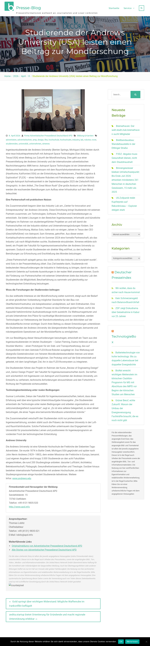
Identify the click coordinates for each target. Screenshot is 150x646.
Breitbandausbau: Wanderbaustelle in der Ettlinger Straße (123, 144)
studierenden (12, 144)
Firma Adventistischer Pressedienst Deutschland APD (48, 135)
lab (82, 140)
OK (121, 641)
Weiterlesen (132, 641)
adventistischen (24, 140)
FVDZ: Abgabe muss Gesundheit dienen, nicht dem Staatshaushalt (124, 158)
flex (46, 140)
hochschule (54, 140)
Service (128, 8)
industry (76, 140)
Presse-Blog (28, 7)
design (41, 140)
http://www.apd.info (19, 506)
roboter (87, 140)
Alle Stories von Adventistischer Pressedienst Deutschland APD (44, 549)
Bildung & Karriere (85, 135)
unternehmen (35, 144)
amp (35, 140)
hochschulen (65, 140)
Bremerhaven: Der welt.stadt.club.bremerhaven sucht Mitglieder (125, 130)
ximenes (46, 144)
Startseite (114, 8)
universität (23, 144)
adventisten (11, 140)
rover (94, 140)
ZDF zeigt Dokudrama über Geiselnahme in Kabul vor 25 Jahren (125, 312)
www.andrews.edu (21, 478)
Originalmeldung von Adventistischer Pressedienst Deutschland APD (47, 545)
